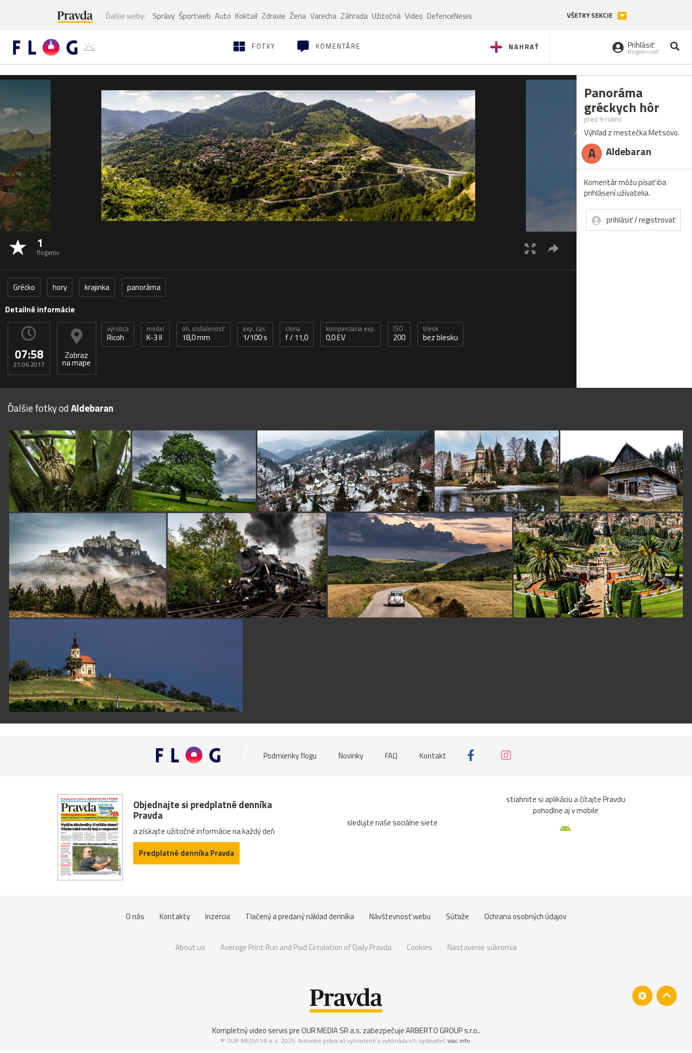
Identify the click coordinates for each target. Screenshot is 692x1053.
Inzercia (217, 916)
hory (60, 287)
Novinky (350, 755)
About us (190, 947)
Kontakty (175, 916)
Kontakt (432, 755)
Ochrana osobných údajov (525, 916)
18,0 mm (203, 333)
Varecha (323, 16)
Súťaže (457, 916)
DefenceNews (449, 16)
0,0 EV (350, 333)
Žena (298, 16)
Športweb (195, 16)
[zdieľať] (553, 248)
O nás (135, 916)
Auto (223, 16)
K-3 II (155, 333)
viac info (458, 1040)
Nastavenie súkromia (482, 947)
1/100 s (255, 333)
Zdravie (273, 16)
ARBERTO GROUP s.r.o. (442, 1030)
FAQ (391, 755)
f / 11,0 (296, 333)
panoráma (144, 287)
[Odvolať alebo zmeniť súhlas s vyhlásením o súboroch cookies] (642, 996)
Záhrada (354, 16)
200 (399, 333)
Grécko (24, 287)
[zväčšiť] (530, 248)
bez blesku (440, 333)
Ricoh (118, 333)
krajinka (97, 287)
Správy (163, 16)
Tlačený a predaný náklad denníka (299, 916)
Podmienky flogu (290, 755)
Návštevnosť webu (400, 916)
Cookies (419, 947)
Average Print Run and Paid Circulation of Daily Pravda (306, 947)
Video (414, 16)
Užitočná (386, 16)
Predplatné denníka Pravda (186, 853)
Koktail (246, 16)
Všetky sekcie (590, 15)
